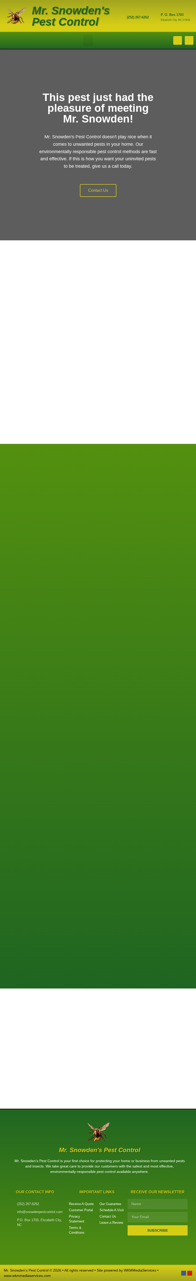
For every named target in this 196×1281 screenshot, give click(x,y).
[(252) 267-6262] (120, 18)
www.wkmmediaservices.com (27, 1276)
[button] (88, 40)
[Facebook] (183, 1273)
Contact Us (98, 190)
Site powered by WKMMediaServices (126, 1270)
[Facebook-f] (177, 40)
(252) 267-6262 (138, 17)
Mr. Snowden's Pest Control (71, 16)
